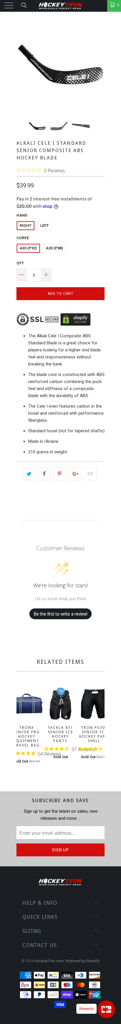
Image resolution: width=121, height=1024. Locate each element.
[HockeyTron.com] (60, 6)
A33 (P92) (28, 248)
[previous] (22, 731)
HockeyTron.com (49, 961)
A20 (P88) (54, 248)
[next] (99, 731)
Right (25, 225)
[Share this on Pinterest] (59, 473)
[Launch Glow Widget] (106, 1009)
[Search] (24, 5)
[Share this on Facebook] (44, 473)
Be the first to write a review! (60, 614)
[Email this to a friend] (90, 473)
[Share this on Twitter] (29, 473)
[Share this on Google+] (75, 473)
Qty (20, 263)
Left (44, 225)
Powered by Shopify (82, 961)
